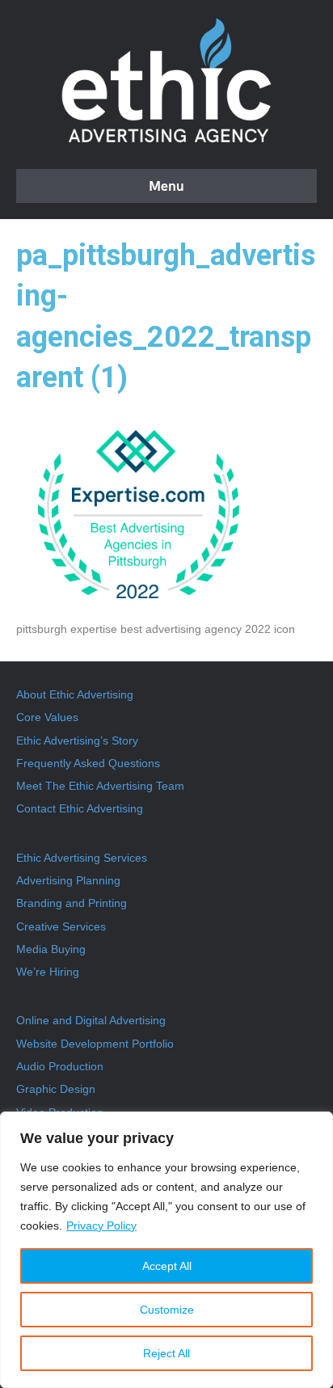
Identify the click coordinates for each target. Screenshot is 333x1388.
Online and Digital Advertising (91, 1020)
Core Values (47, 717)
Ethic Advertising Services (81, 857)
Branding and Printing (71, 903)
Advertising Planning (68, 880)
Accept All (167, 1265)
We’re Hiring (47, 971)
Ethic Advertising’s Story (77, 740)
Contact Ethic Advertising (79, 808)
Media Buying (51, 949)
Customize (167, 1309)
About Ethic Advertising (74, 694)
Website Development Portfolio (95, 1043)
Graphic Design (55, 1088)
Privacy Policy (101, 1225)
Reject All (166, 1353)
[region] (166, 1250)
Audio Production (59, 1066)
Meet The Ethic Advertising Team (100, 785)
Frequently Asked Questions (88, 763)
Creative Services (61, 926)
